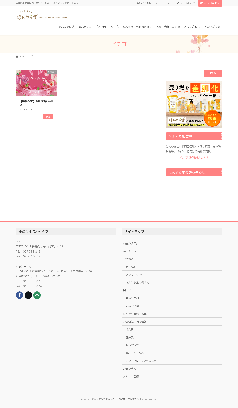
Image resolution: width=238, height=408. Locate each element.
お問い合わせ (212, 3)
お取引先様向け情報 (135, 321)
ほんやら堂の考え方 (137, 282)
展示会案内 (132, 298)
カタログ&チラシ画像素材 (141, 361)
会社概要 (128, 259)
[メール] (37, 295)
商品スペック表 (135, 353)
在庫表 (130, 337)
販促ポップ (132, 345)
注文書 (130, 329)
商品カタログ (131, 243)
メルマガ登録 (131, 376)
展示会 (127, 290)
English (166, 2)
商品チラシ (129, 251)
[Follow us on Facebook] (19, 295)
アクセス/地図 (134, 274)
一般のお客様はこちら (146, 2)
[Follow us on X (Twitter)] (28, 295)
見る (48, 116)
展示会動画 (132, 306)
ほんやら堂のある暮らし (137, 314)
